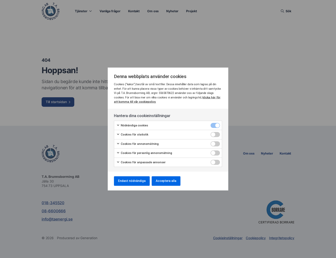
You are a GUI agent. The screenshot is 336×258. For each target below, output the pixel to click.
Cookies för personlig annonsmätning (146, 153)
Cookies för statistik (134, 134)
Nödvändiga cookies (134, 125)
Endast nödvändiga (132, 181)
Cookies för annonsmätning (139, 144)
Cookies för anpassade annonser (142, 162)
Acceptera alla (166, 181)
